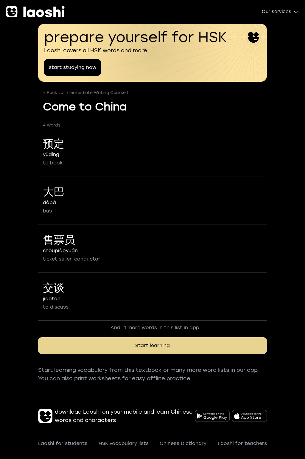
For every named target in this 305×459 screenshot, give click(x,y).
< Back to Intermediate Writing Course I (85, 92)
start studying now (72, 67)
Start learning (152, 345)
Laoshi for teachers (242, 443)
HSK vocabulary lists (124, 443)
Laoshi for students (62, 443)
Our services (276, 11)
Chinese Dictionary (183, 443)
